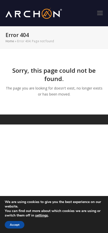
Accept (14, 225)
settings (41, 215)
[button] (100, 13)
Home (10, 41)
